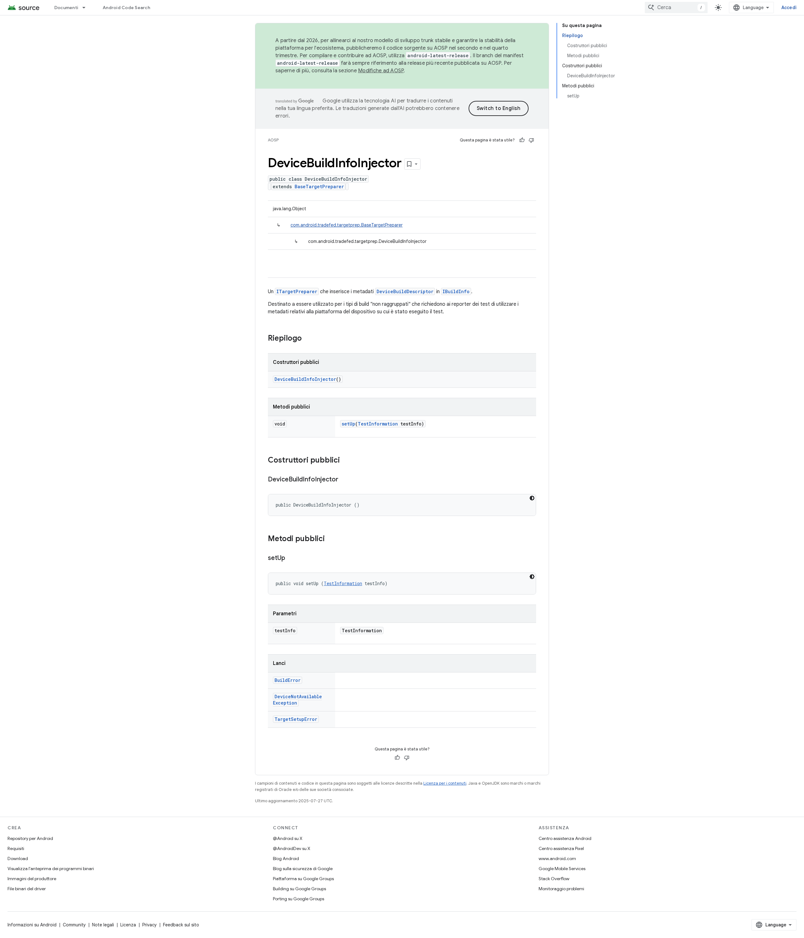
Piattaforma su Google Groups (303, 878)
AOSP (273, 140)
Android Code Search (126, 7)
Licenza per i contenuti (444, 783)
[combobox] (676, 7)
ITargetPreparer (296, 291)
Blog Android (286, 858)
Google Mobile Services (562, 868)
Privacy (149, 924)
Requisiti (16, 848)
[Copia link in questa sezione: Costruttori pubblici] (346, 460)
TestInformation (378, 424)
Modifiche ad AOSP (381, 71)
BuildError (287, 680)
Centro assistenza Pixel (561, 848)
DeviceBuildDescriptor (405, 291)
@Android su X (287, 838)
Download (18, 858)
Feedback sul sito (181, 924)
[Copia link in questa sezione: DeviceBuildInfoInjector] (344, 480)
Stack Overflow (554, 878)
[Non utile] (531, 140)
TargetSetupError (295, 719)
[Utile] (522, 140)
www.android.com (557, 858)
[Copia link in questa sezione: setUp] (291, 558)
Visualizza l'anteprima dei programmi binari (51, 868)
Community (74, 924)
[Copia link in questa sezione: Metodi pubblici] (331, 539)
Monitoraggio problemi (561, 888)
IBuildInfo (456, 291)
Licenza (128, 924)
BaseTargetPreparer (319, 186)
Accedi (789, 7)
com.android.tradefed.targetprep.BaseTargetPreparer (347, 225)
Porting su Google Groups (298, 899)
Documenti (66, 7)
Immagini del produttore (32, 878)
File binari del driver (27, 888)
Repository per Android (30, 838)
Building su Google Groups (299, 888)
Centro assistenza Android (565, 838)
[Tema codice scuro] (532, 498)
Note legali (103, 924)
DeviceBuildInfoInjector (305, 379)
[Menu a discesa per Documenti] (86, 7)
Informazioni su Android (32, 924)
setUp (348, 424)
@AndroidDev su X (291, 848)
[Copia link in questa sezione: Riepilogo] (308, 339)
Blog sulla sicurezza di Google (303, 868)
